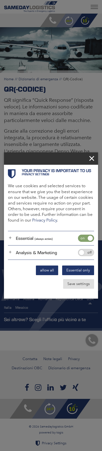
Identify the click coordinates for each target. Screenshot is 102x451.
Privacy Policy (44, 220)
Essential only (78, 270)
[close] (92, 158)
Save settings (78, 284)
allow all (47, 270)
